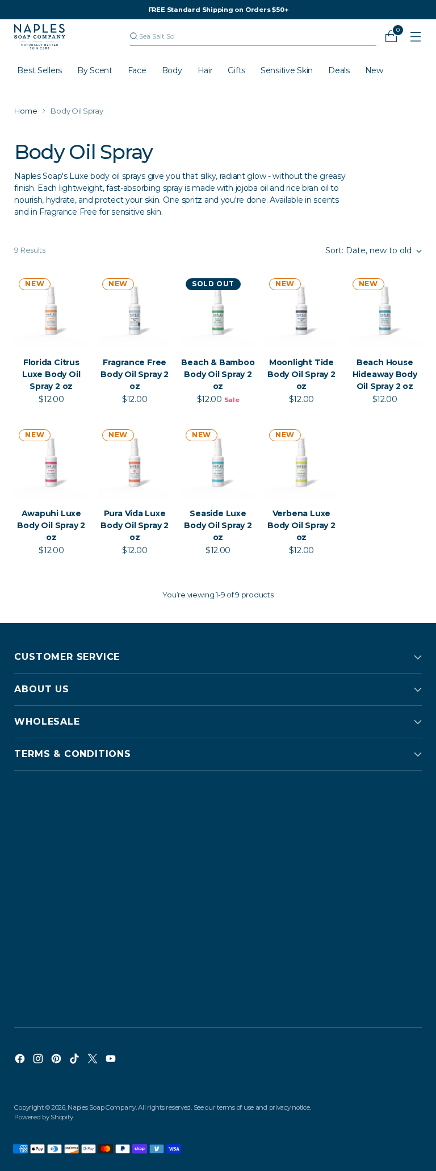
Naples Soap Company (102, 1107)
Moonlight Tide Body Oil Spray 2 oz (301, 374)
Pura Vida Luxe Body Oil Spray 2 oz (134, 525)
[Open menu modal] (415, 36)
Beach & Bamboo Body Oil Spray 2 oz (217, 374)
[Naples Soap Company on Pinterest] (57, 1060)
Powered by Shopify (43, 1117)
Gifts (236, 70)
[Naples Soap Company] (39, 36)
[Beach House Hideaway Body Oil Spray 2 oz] (385, 311)
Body (172, 70)
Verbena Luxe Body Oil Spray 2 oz (301, 525)
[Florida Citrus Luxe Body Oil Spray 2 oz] (51, 311)
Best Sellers (39, 70)
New (374, 70)
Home (25, 110)
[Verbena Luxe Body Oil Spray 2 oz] (301, 462)
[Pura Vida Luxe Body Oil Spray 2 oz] (134, 462)
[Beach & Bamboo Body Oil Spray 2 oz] (218, 311)
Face (137, 70)
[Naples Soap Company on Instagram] (39, 1060)
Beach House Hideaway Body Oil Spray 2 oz (385, 374)
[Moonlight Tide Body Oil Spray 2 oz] (301, 311)
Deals (339, 70)
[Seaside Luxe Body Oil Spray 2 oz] (218, 462)
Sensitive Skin (287, 70)
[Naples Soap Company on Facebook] (21, 1060)
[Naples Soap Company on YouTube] (112, 1060)
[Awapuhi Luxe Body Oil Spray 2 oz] (51, 462)
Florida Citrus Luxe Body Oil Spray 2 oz (51, 374)
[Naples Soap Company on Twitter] (93, 1060)
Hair (205, 70)
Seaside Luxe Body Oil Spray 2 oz (218, 525)
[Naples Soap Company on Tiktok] (75, 1060)
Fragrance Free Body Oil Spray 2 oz (134, 374)
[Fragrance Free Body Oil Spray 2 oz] (134, 311)
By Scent (94, 70)
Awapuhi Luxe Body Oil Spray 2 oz (51, 525)
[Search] (134, 36)
